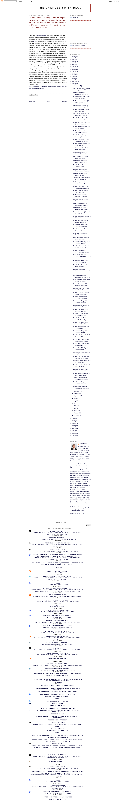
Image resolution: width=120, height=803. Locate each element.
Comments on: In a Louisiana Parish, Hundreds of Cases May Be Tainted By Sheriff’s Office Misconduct (57, 563)
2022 (73, 66)
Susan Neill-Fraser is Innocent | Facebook (57, 694)
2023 (73, 64)
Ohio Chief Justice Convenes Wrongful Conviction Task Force (57, 622)
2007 (73, 435)
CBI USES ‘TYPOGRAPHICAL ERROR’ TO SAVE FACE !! (57, 670)
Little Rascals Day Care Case (57, 631)
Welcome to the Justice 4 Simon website (57, 686)
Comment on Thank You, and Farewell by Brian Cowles (57, 655)
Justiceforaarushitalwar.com (57, 669)
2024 (73, 62)
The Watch (57, 648)
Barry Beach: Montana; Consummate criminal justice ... (81, 256)
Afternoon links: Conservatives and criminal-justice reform (57, 649)
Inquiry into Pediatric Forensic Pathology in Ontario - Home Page (57, 725)
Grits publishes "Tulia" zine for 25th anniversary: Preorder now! (57, 596)
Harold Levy (83, 443)
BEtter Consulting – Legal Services (57, 797)
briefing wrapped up (41, 35)
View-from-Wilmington (57, 658)
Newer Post (32, 101)
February (76, 413)
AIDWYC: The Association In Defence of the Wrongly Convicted (57, 735)
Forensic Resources (57, 538)
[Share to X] (33, 95)
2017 (73, 79)
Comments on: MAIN (57, 705)
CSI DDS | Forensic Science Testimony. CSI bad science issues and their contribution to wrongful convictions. (57, 555)
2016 (73, 81)
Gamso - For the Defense (57, 571)
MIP (57, 605)
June (75, 403)
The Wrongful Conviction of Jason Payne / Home (57, 692)
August (76, 398)
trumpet (35, 41)
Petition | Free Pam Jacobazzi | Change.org (57, 708)
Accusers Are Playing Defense (57, 584)
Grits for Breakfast (57, 595)
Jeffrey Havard (57, 728)
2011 (73, 426)
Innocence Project (57, 785)
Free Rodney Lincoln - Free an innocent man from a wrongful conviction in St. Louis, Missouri (57, 740)
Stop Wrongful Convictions (57, 610)
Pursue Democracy (57, 549)
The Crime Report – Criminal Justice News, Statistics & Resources (57, 688)
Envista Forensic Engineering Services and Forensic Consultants (57, 711)
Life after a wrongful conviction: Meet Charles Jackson (57, 601)
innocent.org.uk (57, 714)
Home (48, 101)
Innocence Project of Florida (57, 643)
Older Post (65, 101)
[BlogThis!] (32, 95)
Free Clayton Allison (57, 799)
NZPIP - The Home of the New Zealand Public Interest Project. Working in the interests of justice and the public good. (57, 746)
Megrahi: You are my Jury (57, 663)
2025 (73, 59)
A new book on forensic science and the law (57, 660)
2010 (73, 428)
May (75, 405)
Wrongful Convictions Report (57, 543)
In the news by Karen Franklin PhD (57, 576)
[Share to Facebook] (35, 95)
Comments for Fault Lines (57, 653)
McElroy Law (57, 743)
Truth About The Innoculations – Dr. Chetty (57, 612)
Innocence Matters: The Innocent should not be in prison (57, 674)
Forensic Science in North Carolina (57, 626)
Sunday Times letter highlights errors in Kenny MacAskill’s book (57, 665)
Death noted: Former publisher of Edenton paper (57, 632)
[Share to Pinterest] (37, 95)
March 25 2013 (57, 682)
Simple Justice (57, 703)
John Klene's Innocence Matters (57, 675)
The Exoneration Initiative (57, 701)
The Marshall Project (57, 531)
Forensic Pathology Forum (57, 636)
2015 (73, 84)
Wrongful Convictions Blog (57, 621)
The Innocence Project (57, 720)
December (77, 86)
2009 (73, 430)
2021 (73, 69)
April (75, 408)
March (76, 410)
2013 (73, 421)
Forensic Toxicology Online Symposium (57, 627)
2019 (73, 74)
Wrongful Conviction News (57, 600)
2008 (73, 433)
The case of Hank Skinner (57, 737)
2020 (73, 71)
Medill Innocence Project (57, 730)
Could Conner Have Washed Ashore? (57, 617)
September (77, 396)
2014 (73, 418)
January (76, 415)
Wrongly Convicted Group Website (57, 615)
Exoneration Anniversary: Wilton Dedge (57, 644)
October (76, 393)
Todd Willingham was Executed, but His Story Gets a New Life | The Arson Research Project (57, 679)
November (77, 391)
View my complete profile (78, 513)
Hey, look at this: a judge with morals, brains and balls (57, 551)
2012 (73, 423)
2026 (73, 57)
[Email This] (30, 95)
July (75, 401)
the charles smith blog (60, 7)
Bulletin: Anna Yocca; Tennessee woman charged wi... (81, 271)
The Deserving (57, 572)
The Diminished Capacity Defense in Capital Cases (57, 539)
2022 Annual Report (57, 606)
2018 (73, 76)
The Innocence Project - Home (57, 696)
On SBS (57, 583)
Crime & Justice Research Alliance (57, 588)
